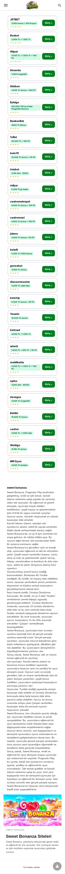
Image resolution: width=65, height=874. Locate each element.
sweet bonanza (15, 830)
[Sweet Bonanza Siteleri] (32, 810)
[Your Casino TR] (32, 5)
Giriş (48, 23)
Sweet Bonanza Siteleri (28, 836)
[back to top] (57, 866)
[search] (60, 5)
